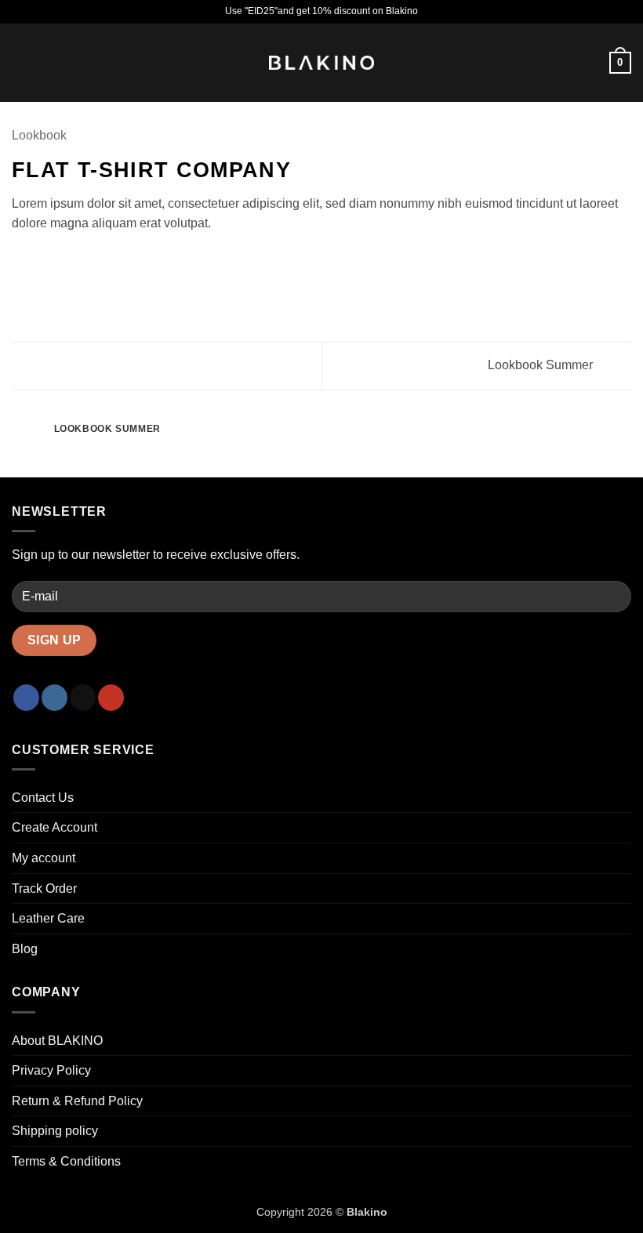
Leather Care (48, 918)
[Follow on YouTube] (111, 697)
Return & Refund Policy (77, 1101)
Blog (25, 949)
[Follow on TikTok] (83, 697)
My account (43, 858)
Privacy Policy (51, 1070)
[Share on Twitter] (59, 261)
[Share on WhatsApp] (21, 261)
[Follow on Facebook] (26, 697)
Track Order (44, 888)
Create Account (54, 827)
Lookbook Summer (542, 365)
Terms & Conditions (66, 1161)
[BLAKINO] (321, 63)
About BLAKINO (57, 1040)
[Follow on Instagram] (54, 697)
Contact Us (43, 797)
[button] (21, 62)
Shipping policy (55, 1130)
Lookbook (39, 135)
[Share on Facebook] (41, 261)
